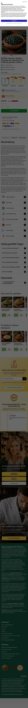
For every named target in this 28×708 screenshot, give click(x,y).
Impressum (24, 1)
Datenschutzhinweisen (20, 9)
